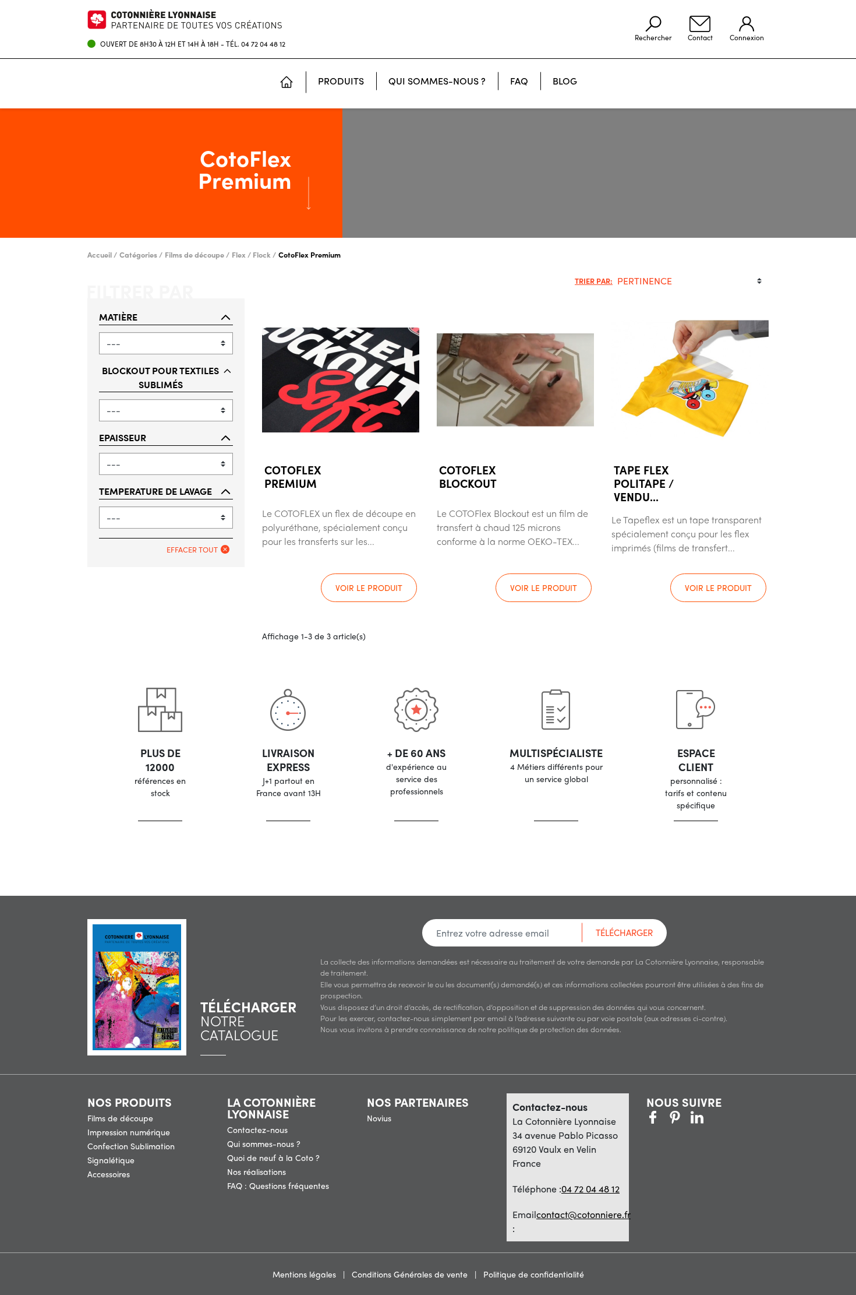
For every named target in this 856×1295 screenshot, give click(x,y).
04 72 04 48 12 (263, 43)
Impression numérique (128, 1132)
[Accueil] (286, 83)
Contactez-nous (257, 1129)
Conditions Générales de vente (411, 1274)
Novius (379, 1118)
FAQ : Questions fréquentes (278, 1185)
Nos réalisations (256, 1171)
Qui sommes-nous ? (263, 1143)
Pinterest (674, 1117)
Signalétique (111, 1160)
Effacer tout (192, 549)
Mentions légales (305, 1274)
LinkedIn (719, 1117)
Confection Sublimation (131, 1146)
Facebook (652, 1117)
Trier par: (594, 280)
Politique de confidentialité (533, 1274)
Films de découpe (120, 1118)
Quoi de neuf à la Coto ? (273, 1157)
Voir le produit (368, 587)
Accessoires (108, 1174)
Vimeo (697, 1117)
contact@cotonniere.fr (583, 1214)
